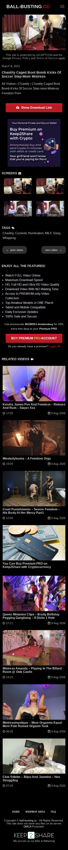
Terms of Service (47, 58)
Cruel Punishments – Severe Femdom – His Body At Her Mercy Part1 (31, 511)
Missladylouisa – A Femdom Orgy (27, 458)
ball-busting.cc (28, 820)
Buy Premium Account (34, 338)
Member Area (35, 811)
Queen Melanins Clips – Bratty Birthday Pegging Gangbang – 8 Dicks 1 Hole (31, 616)
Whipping (9, 238)
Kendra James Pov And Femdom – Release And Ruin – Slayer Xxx (34, 406)
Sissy (56, 233)
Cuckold (20, 233)
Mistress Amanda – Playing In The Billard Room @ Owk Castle (32, 670)
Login (53, 346)
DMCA (27, 826)
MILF (48, 233)
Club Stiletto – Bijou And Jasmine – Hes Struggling (31, 778)
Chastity (8, 233)
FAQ (53, 811)
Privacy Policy (21, 58)
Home (16, 811)
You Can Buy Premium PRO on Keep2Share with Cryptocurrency (27, 565)
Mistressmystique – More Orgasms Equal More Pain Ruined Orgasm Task (32, 724)
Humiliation (35, 233)
